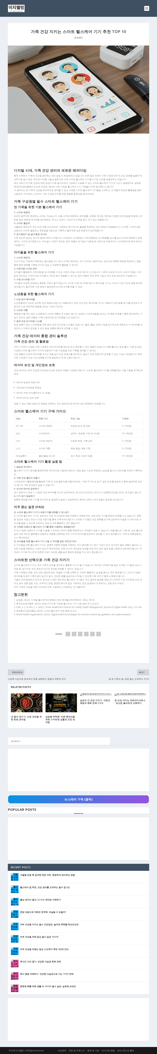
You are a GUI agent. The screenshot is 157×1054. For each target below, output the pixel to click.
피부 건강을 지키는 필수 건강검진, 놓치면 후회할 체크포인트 (49, 924)
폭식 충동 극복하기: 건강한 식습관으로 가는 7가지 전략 (46, 973)
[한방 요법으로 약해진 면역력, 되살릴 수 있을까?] (15, 914)
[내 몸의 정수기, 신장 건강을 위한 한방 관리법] (26, 702)
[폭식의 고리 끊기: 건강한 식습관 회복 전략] (15, 963)
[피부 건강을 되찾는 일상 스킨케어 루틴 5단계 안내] (15, 951)
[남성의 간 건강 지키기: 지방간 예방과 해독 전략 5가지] (95, 694)
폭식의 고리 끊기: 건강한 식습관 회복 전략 (40, 961)
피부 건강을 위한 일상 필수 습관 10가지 (39, 936)
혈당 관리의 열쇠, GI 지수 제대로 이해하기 (40, 899)
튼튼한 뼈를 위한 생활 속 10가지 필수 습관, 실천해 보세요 (48, 986)
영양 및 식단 (93, 1050)
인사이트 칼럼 (108, 1050)
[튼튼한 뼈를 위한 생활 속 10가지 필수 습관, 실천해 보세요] (15, 988)
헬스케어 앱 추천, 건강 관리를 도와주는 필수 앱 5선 (45, 887)
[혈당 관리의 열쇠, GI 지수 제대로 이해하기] (15, 902)
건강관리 (78, 37)
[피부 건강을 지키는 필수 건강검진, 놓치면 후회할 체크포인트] (15, 926)
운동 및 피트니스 (77, 1050)
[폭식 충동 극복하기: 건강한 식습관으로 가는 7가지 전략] (15, 976)
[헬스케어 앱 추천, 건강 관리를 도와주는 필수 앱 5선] (15, 889)
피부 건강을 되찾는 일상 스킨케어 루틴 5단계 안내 (44, 949)
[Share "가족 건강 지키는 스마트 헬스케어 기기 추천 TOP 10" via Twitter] (74, 634)
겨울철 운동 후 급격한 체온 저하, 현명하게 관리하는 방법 (47, 874)
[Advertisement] (78, 151)
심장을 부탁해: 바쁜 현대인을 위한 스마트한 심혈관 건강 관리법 (60, 719)
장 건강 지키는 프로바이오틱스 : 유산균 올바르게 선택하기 (130, 701)
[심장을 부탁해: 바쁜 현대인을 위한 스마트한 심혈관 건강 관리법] (61, 702)
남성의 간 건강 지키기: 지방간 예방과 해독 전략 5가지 (95, 701)
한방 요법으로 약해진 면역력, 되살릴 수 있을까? (43, 912)
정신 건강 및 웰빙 (125, 1050)
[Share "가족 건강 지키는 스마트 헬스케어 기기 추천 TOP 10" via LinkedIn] (86, 634)
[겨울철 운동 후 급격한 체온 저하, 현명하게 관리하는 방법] (15, 877)
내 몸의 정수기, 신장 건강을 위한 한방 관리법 (26, 718)
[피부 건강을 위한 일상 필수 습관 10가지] (15, 939)
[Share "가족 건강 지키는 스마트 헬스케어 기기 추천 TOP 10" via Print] (99, 634)
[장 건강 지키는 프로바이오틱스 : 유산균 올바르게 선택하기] (130, 694)
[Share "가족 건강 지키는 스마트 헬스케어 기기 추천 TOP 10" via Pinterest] (80, 634)
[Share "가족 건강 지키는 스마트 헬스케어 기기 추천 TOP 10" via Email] (92, 634)
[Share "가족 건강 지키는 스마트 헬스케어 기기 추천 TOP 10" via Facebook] (68, 634)
